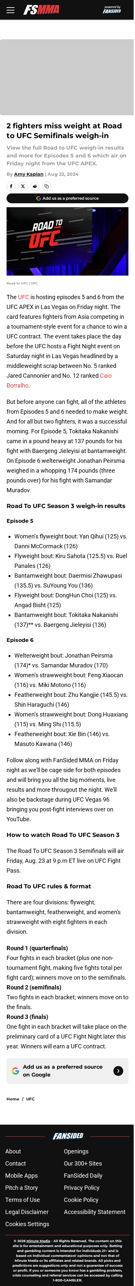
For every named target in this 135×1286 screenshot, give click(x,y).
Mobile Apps (21, 1175)
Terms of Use (22, 1199)
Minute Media (38, 1241)
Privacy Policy (82, 1187)
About (13, 1151)
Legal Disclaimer (26, 1211)
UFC (24, 297)
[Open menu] (10, 10)
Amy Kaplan (29, 174)
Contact (15, 1163)
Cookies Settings (27, 1224)
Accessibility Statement (94, 1211)
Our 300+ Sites (83, 1163)
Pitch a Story (21, 1187)
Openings (76, 1151)
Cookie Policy (81, 1199)
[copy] (46, 186)
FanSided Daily (83, 1175)
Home (13, 1098)
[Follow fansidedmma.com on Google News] (118, 1071)
